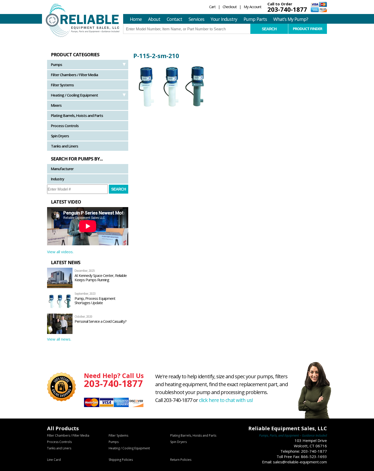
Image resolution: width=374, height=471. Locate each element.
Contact (174, 19)
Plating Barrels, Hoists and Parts (77, 115)
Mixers (56, 105)
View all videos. (60, 251)
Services (196, 19)
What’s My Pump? (290, 19)
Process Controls (65, 125)
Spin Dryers (60, 135)
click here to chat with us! (226, 400)
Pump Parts (255, 19)
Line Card (54, 459)
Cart (212, 6)
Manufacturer (62, 168)
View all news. (59, 339)
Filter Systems (62, 84)
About (154, 19)
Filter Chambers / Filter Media (74, 74)
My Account (252, 6)
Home (136, 19)
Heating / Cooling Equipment (74, 95)
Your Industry (224, 19)
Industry (57, 178)
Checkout (230, 6)
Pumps (56, 64)
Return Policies (180, 459)
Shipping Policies (121, 459)
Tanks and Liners (64, 146)
